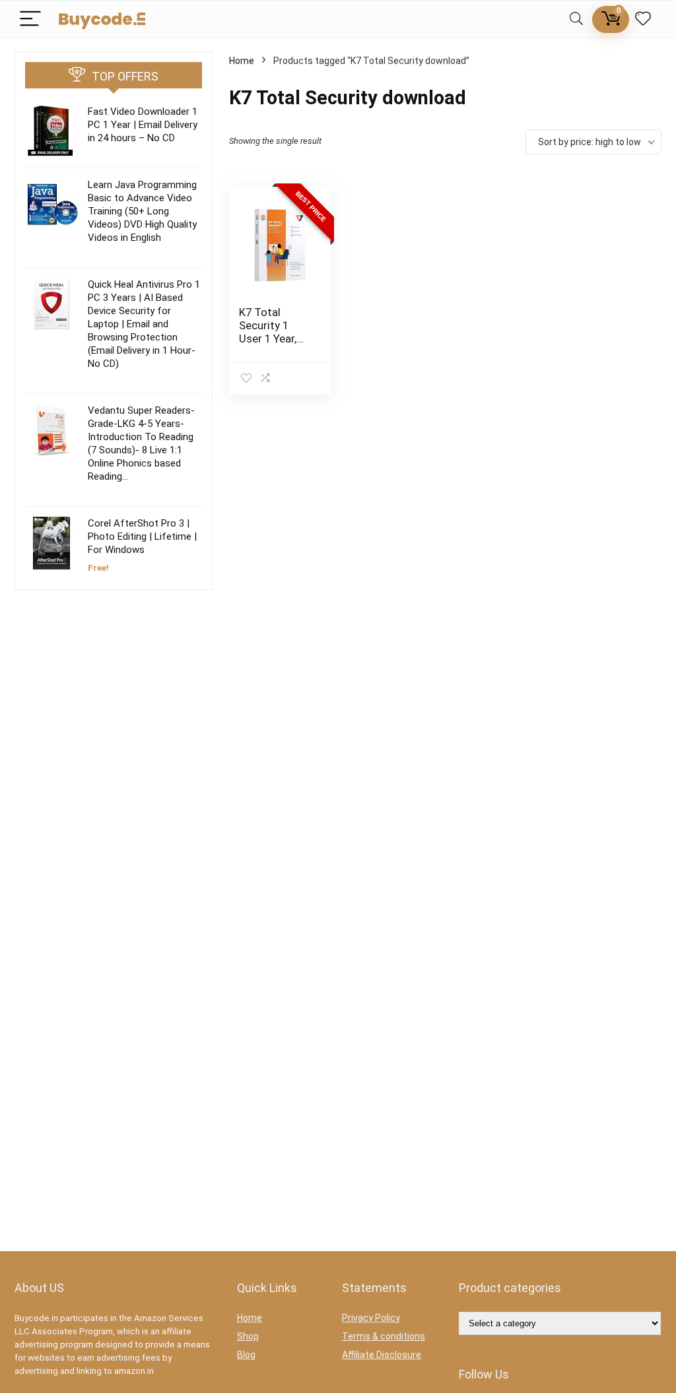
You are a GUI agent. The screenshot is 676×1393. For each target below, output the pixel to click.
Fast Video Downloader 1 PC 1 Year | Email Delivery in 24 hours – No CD (142, 125)
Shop (248, 1336)
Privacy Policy (371, 1317)
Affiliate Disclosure (381, 1354)
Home (241, 60)
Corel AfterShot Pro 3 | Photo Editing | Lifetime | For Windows (142, 536)
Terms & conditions (383, 1336)
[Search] (576, 19)
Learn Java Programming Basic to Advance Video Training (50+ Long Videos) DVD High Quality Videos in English (142, 211)
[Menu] (30, 19)
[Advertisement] (114, 712)
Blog (246, 1354)
